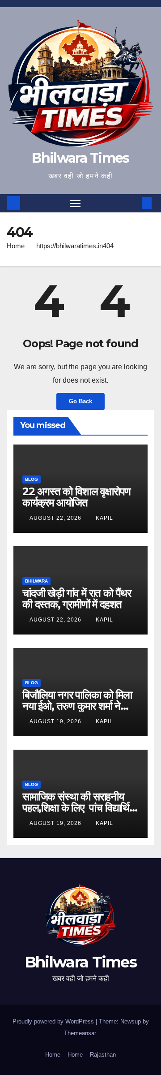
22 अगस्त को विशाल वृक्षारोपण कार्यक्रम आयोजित (76, 497)
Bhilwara (36, 581)
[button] (133, 203)
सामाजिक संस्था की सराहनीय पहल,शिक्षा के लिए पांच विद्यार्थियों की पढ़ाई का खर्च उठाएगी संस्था (79, 807)
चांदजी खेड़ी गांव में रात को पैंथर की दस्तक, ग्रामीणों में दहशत (76, 599)
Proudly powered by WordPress (54, 1021)
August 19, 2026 (56, 721)
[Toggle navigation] (75, 203)
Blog (31, 479)
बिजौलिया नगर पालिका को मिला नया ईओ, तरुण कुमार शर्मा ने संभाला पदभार (77, 706)
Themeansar (80, 1033)
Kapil (104, 518)
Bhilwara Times (80, 158)
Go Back (80, 401)
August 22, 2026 (56, 518)
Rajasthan (103, 1054)
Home (16, 246)
